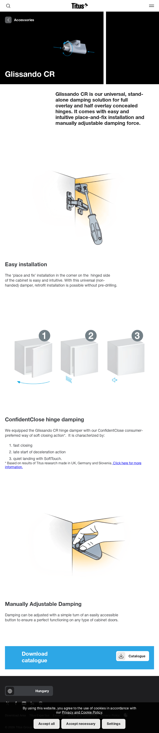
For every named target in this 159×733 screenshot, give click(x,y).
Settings (113, 724)
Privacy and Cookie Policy (82, 712)
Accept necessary (80, 724)
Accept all (47, 724)
